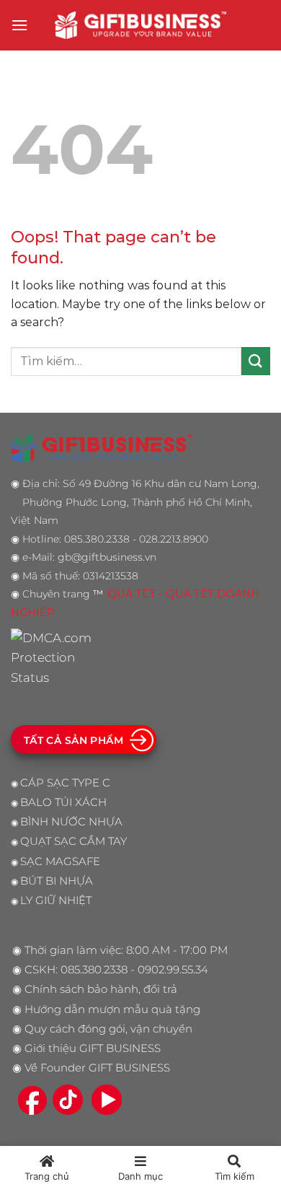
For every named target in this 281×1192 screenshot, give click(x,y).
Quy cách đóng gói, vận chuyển (108, 1028)
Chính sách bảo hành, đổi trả (100, 989)
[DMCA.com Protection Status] (55, 656)
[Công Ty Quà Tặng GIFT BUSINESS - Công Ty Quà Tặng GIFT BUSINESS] (140, 25)
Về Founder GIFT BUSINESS (97, 1067)
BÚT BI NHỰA (56, 881)
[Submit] (255, 361)
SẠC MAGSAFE (60, 861)
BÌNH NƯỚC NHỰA (71, 821)
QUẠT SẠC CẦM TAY (73, 841)
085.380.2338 (94, 969)
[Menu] (19, 25)
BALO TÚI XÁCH (63, 802)
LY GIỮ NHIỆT (56, 900)
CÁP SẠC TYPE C (65, 782)
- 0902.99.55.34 (168, 969)
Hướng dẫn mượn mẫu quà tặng (112, 1009)
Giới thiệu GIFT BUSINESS (92, 1048)
